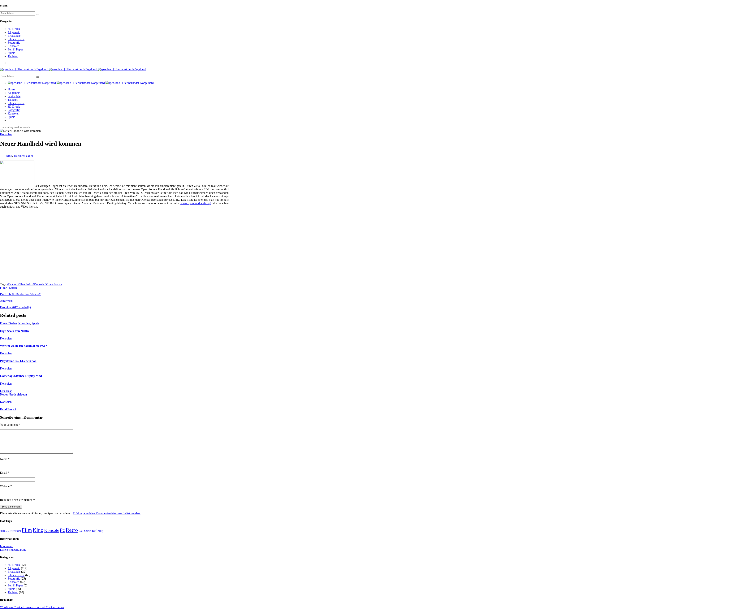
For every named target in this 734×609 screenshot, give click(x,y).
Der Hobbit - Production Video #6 (20, 294)
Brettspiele (14, 35)
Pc (62, 530)
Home (11, 89)
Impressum (6, 546)
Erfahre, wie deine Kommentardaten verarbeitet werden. (106, 513)
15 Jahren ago (22, 155)
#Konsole (38, 284)
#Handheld (25, 284)
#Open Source (53, 284)
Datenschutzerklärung (13, 549)
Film (27, 530)
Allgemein (14, 32)
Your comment (10, 424)
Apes (9, 155)
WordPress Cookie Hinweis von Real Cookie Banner (32, 607)
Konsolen (13, 46)
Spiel (81, 531)
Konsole (51, 530)
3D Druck (14, 28)
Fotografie (14, 42)
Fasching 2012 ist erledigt (15, 307)
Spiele (11, 52)
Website (6, 486)
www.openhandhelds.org (195, 203)
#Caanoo (12, 284)
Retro (72, 530)
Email (4, 472)
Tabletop (13, 56)
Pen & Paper (15, 49)
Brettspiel (15, 530)
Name (5, 459)
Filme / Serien (16, 39)
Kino (38, 530)
